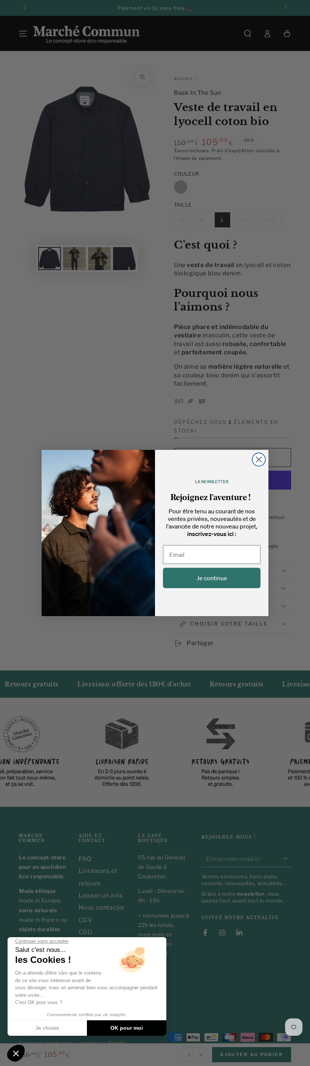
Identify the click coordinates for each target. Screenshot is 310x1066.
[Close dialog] (258, 459)
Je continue (212, 578)
